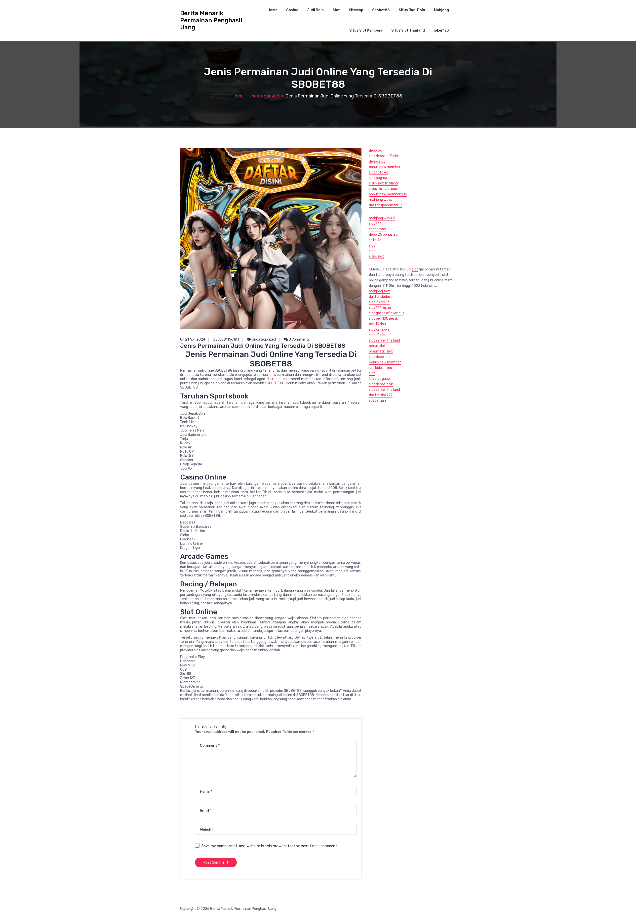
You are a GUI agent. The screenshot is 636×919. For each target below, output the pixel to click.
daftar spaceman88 (385, 205)
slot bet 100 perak (383, 318)
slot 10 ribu (377, 335)
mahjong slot (379, 291)
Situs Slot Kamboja (365, 30)
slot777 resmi (380, 308)
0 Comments (299, 339)
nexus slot (377, 346)
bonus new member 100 (388, 194)
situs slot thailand (383, 183)
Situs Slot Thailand (408, 30)
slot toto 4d (378, 172)
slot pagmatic (380, 178)
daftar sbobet (380, 297)
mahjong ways (380, 200)
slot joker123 (379, 302)
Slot (336, 10)
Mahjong (441, 10)
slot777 (375, 223)
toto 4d (375, 240)
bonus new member (384, 167)
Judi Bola (315, 10)
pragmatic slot (381, 351)
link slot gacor (380, 379)
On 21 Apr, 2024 (192, 339)
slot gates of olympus (386, 313)
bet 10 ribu (377, 324)
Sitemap (356, 10)
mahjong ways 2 (382, 218)
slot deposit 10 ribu (384, 156)
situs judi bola (278, 379)
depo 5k (375, 150)
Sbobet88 (381, 10)
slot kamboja (379, 329)
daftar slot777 (381, 395)
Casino (292, 10)
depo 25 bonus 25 (383, 234)
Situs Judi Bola (412, 10)
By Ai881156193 (226, 339)
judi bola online (380, 368)
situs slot (376, 256)
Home (272, 10)
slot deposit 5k (381, 384)
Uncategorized (264, 96)
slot (372, 245)
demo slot (377, 161)
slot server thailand (384, 340)
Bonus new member (385, 362)
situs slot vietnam (383, 189)
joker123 (441, 30)
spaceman (377, 229)
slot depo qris (379, 357)
